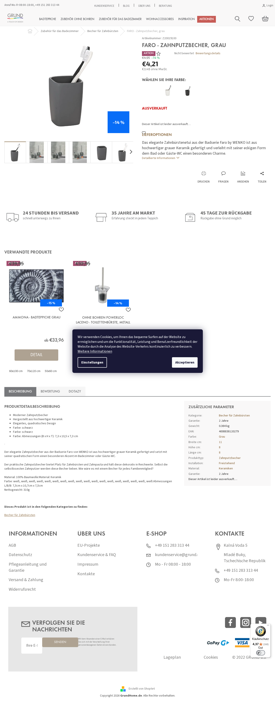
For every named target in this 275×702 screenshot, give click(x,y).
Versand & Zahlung (26, 580)
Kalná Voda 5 (235, 545)
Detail (36, 355)
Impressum (87, 564)
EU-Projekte (88, 545)
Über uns (144, 6)
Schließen (171, 167)
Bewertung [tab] (50, 391)
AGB (12, 545)
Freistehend (227, 463)
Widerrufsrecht (22, 589)
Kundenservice (104, 6)
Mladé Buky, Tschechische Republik (244, 558)
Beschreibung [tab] (20, 391)
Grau (222, 437)
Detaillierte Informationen (158, 158)
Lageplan (172, 657)
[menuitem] (47, 19)
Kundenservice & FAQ (96, 555)
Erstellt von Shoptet (142, 689)
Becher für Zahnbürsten (19, 515)
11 (220, 442)
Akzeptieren (184, 362)
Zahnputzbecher (230, 458)
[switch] (260, 652)
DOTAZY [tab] (75, 391)
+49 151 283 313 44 (47, 5)
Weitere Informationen (95, 351)
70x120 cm (33, 371)
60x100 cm (16, 371)
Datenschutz (20, 555)
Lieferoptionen (157, 135)
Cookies (211, 657)
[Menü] (268, 626)
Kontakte (86, 574)
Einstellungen (92, 362)
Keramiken (226, 468)
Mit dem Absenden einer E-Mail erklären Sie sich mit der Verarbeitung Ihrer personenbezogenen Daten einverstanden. (97, 642)
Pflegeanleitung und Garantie (28, 567)
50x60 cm (51, 371)
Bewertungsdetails (208, 53)
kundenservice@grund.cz (178, 555)
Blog (126, 6)
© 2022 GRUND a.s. (249, 657)
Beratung (165, 6)
